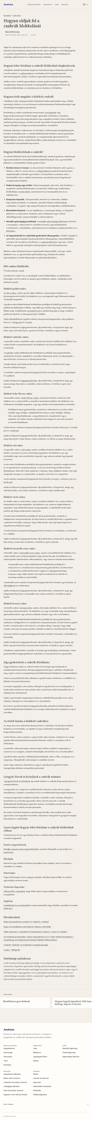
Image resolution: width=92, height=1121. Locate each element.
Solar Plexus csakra (30, 398)
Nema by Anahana (34, 4)
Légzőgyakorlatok (40, 1057)
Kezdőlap (7, 15)
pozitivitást (8, 852)
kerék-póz (8, 482)
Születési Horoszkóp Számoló (15, 1082)
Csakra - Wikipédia (12, 950)
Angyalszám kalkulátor (12, 1074)
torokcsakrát (24, 191)
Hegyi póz (17, 322)
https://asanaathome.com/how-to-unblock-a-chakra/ (26, 921)
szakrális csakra (12, 352)
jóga (7, 666)
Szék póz (15, 430)
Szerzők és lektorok (41, 1078)
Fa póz (29, 322)
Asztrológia (8, 1052)
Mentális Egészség (69, 1048)
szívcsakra (26, 449)
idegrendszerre (44, 171)
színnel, (30, 877)
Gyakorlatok (47, 4)
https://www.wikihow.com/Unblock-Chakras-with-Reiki (27, 926)
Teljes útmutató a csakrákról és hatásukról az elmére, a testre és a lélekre (35, 931)
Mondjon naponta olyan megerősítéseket (21, 849)
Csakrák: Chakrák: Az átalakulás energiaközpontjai (26, 945)
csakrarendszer (26, 73)
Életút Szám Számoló (12, 1078)
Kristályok (7, 1065)
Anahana (8, 4)
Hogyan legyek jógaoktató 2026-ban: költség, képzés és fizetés (73, 1003)
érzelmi (71, 235)
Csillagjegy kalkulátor (12, 1086)
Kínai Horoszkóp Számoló (13, 1090)
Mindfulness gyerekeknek (16, 1001)
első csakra (11, 293)
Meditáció (37, 1052)
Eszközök (64, 4)
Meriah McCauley (12, 32)
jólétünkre (10, 231)
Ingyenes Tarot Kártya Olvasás (15, 1095)
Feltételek (37, 1090)
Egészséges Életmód (70, 1057)
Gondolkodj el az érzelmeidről (17, 905)
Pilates (35, 1061)
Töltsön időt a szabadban (14, 891)
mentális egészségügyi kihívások (53, 221)
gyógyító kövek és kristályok (17, 781)
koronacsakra (26, 608)
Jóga (35, 1048)
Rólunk (35, 1074)
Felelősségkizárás (40, 1095)
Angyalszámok (9, 1048)
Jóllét (57, 4)
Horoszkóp (8, 1057)
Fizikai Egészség (68, 1052)
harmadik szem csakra (30, 553)
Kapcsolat (37, 1082)
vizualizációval (33, 311)
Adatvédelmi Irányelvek (42, 1086)
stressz (22, 122)
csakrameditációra (48, 242)
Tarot (6, 1061)
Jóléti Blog (17, 15)
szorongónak (50, 112)
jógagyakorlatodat (29, 380)
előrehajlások (9, 585)
